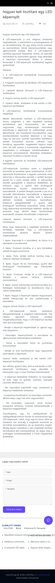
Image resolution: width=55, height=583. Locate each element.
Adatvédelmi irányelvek (27, 578)
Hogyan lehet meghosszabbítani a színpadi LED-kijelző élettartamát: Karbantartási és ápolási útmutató (42, 547)
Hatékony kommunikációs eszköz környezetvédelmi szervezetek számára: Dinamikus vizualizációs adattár (15, 541)
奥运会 (18, 528)
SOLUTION (8, 528)
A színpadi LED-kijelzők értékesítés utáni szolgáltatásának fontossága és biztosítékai (15, 547)
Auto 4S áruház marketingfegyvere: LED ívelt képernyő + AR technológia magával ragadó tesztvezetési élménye (42, 535)
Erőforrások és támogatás (34, 528)
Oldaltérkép (42, 575)
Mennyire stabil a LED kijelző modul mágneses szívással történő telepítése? (42, 541)
